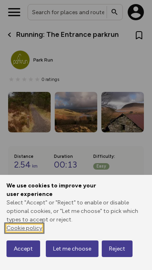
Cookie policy (24, 228)
